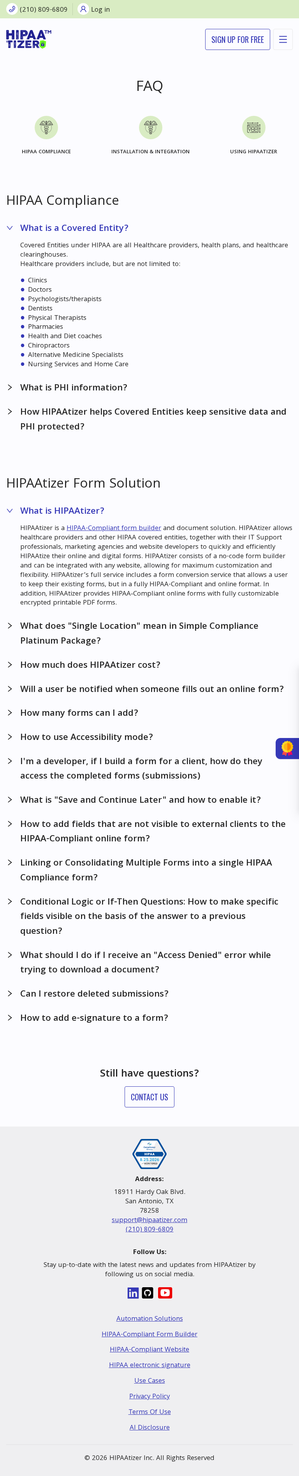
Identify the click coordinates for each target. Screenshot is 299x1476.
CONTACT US (149, 1097)
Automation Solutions (149, 1319)
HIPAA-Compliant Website (149, 1350)
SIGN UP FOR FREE (237, 39)
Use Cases (149, 1381)
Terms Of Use (149, 1412)
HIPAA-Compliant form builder (114, 528)
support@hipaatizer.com (149, 1220)
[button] (149, 229)
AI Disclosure (150, 1428)
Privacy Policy (149, 1397)
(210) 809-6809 (150, 1230)
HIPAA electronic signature (149, 1365)
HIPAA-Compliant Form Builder (149, 1335)
